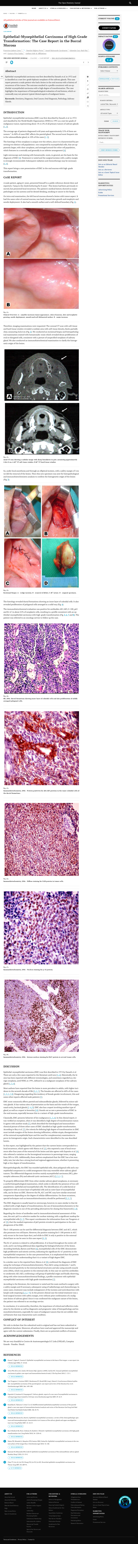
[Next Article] (88, 62)
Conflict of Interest (76, 1502)
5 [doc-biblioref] (57, 1075)
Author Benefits (31, 1503)
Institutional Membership (34, 1518)
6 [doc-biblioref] (59, 1075)
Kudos (100, 192)
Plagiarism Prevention (77, 1510)
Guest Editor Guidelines (56, 1513)
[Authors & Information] (88, 77)
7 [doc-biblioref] (38, 1091)
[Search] (130, 3)
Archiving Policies (32, 1497)
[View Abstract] (6, 62)
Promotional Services (106, 195)
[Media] (88, 97)
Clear (106, 121)
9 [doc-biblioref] (32, 1107)
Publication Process (54, 1521)
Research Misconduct (77, 1523)
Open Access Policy (10, 1511)
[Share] (88, 106)
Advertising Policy (105, 190)
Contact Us (31, 1539)
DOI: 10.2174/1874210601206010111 (63, 58)
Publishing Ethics (76, 1520)
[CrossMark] (10, 26)
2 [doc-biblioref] (6, 126)
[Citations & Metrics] (88, 85)
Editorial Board (9, 1503)
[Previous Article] (83, 62)
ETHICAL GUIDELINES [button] (58, 8)
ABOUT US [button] (42, 8)
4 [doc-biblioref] (64, 150)
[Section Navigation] (1, 76)
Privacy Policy (22, 1539)
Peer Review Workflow (55, 1518)
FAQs (6, 1508)
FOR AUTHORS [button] (99, 8)
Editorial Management (55, 1499)
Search (115, 121)
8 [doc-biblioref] (12, 1094)
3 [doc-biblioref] (47, 137)
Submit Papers (109, 28)
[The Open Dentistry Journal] (125, 1502)
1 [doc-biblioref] (4, 126)
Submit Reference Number (109, 150)
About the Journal (10, 1497)
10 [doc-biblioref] (37, 1110)
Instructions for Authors (34, 1521)
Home (34, 8)
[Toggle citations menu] (16, 1366)
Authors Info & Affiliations (35, 53)
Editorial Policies (54, 1502)
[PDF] (11, 62)
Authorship (30, 1510)
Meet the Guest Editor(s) (11, 1505)
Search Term (103, 91)
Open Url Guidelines (10, 1514)
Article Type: (105, 109)
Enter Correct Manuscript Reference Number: (108, 137)
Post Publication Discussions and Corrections (75, 1515)
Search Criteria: (106, 100)
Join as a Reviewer (105, 170)
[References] (88, 93)
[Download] (88, 81)
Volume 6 (12, 13)
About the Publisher (10, 1500)
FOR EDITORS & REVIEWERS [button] (80, 8)
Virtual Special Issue (55, 1516)
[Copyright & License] (88, 89)
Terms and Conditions (9, 1539)
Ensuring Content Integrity (56, 1505)
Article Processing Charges (34, 1500)
